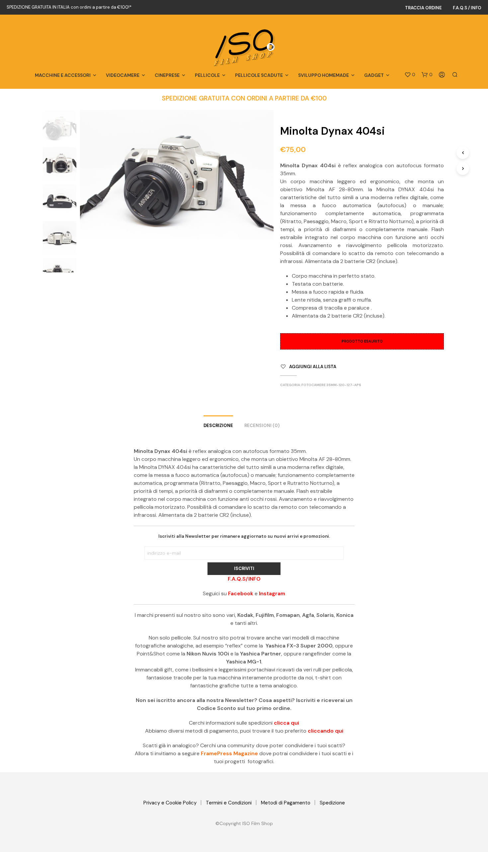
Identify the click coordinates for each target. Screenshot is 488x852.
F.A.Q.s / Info (467, 8)
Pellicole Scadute (259, 75)
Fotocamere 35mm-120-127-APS (331, 385)
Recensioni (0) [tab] (262, 425)
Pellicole (207, 75)
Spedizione (332, 802)
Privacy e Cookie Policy (170, 802)
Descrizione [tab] (218, 425)
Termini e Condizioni (229, 802)
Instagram (272, 593)
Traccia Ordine (423, 8)
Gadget (374, 75)
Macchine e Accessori (63, 75)
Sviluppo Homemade (323, 75)
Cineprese (167, 75)
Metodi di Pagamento (285, 802)
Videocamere (122, 75)
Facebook (240, 593)
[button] (409, 74)
